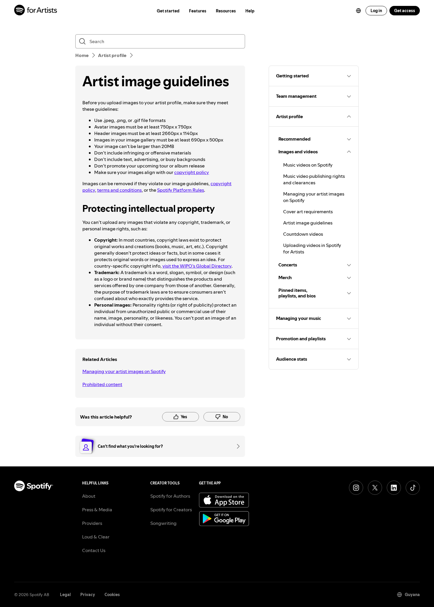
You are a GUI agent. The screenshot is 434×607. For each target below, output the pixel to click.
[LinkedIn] (394, 488)
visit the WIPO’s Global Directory (196, 266)
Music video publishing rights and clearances (314, 179)
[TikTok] (413, 488)
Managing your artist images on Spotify (124, 371)
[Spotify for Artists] (36, 11)
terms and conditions (119, 190)
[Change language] (358, 10)
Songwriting (163, 523)
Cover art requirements (308, 211)
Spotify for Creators (171, 509)
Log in (376, 11)
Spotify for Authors (170, 496)
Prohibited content (102, 384)
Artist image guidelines (307, 222)
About (88, 496)
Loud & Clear (96, 536)
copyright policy (191, 172)
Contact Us (93, 550)
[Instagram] (356, 488)
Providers (92, 523)
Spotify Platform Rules (180, 190)
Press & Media (97, 509)
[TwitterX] (375, 488)
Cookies (112, 595)
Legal (65, 595)
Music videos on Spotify (307, 165)
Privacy (87, 595)
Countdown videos (303, 234)
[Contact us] (236, 446)
